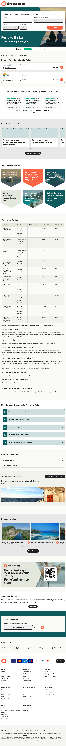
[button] (34, 412)
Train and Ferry (27, 680)
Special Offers (4, 678)
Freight (25, 676)
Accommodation (27, 671)
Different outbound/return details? (30, 14)
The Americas (12, 55)
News (24, 694)
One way (16, 14)
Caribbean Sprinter (26, 325)
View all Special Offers (33, 153)
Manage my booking (50, 674)
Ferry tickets (4, 680)
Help (2, 696)
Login (46, 671)
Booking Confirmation (50, 676)
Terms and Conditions (6, 719)
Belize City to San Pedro (11, 350)
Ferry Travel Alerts (5, 698)
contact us (25, 735)
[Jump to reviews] (33, 49)
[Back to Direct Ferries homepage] (13, 3)
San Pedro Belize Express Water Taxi (44, 325)
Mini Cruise (26, 678)
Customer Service (5, 694)
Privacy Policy (4, 714)
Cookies (3, 708)
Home (3, 55)
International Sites (27, 692)
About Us (25, 689)
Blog (2, 689)
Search (55, 27)
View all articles (33, 551)
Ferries (25, 674)
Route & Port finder (6, 676)
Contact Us (4, 692)
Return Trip (8, 14)
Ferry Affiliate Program (51, 692)
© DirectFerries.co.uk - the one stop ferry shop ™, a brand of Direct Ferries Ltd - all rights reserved (23, 730)
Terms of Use (4, 716)
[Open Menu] (64, 4)
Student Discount (27, 696)
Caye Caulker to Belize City (12, 361)
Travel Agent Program (50, 694)
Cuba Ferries (26, 708)
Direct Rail (25, 710)
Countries (3, 671)
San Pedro (23, 343)
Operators (3, 674)
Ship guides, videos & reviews (54, 476)
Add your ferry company (51, 689)
